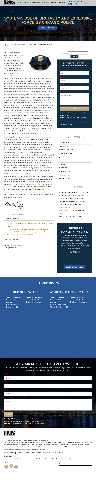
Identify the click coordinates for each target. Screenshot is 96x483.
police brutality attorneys (39, 187)
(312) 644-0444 (74, 4)
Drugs (61, 157)
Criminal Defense (65, 146)
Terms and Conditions (49, 452)
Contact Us (61, 3)
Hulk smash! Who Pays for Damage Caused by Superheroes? (26, 232)
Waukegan (29, 459)
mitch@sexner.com (37, 302)
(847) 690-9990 (81, 298)
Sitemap (60, 452)
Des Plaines (20, 459)
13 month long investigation (13, 58)
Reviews (19, 452)
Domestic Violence (65, 153)
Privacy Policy (36, 452)
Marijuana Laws (64, 171)
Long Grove (64, 459)
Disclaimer (27, 452)
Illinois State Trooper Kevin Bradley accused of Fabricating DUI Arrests (28, 229)
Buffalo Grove (39, 459)
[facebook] (6, 467)
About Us (25, 3)
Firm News (62, 164)
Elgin (57, 459)
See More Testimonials (74, 267)
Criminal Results (9, 452)
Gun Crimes (63, 168)
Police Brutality (65, 175)
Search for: (64, 53)
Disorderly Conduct (66, 150)
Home (19, 3)
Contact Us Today (48, 28)
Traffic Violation (65, 178)
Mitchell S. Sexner (17, 245)
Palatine (72, 459)
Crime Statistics (64, 142)
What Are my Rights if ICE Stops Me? (71, 216)
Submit (74, 109)
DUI (60, 160)
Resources (45, 3)
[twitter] (11, 466)
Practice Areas (35, 3)
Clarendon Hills (49, 459)
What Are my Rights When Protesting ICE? (20, 235)
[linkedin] (16, 467)
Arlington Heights (9, 459)
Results (54, 3)
